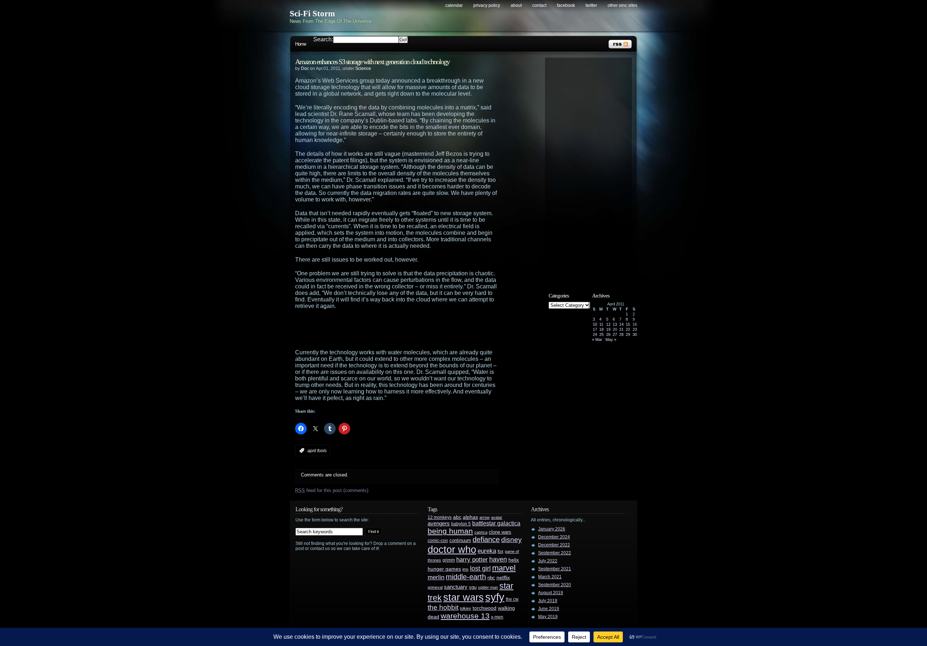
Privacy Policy (486, 5)
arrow (484, 517)
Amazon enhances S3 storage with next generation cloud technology (372, 62)
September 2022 (554, 552)
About (516, 5)
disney (511, 539)
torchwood (484, 608)
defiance (486, 539)
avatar (496, 517)
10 (595, 324)
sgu (473, 587)
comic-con (438, 540)
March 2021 (550, 576)
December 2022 (554, 544)
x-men (497, 617)
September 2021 (554, 568)
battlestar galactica (496, 523)
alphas (470, 517)
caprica (480, 532)
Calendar (454, 5)
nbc (491, 577)
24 (595, 334)
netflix (503, 577)
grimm (448, 560)
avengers (439, 523)
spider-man (488, 587)
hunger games (444, 569)
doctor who (452, 549)
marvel (504, 567)
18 (601, 329)
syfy (494, 597)
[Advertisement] (411, 329)
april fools (317, 450)
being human (450, 531)
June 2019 (548, 608)
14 (621, 324)
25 (601, 334)
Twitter (591, 5)
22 (628, 329)
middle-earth (466, 577)
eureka (487, 550)
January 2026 (551, 529)
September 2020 (554, 584)
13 (615, 324)
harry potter (472, 559)
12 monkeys (440, 517)
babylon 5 (461, 523)
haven (498, 559)
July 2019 (547, 600)
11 (601, 324)
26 (608, 334)
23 (635, 329)
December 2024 (554, 536)
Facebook (566, 5)
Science (363, 68)
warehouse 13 (465, 616)
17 (595, 329)
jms (465, 569)
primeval (435, 587)
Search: (323, 39)
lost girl (480, 568)
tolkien (465, 608)
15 (628, 324)
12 (608, 324)
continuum (460, 540)
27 (615, 334)
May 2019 (548, 616)
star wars (463, 597)
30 (635, 334)
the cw (512, 599)
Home (300, 44)
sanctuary (455, 587)
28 (621, 334)
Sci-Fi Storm (312, 13)
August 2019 (550, 592)
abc (457, 517)
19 (608, 329)
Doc (305, 68)
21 (621, 329)
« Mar (597, 339)
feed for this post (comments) (331, 490)
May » (610, 339)
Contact (539, 5)
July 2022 (547, 560)
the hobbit (443, 607)
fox (500, 551)
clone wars (500, 532)
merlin (436, 577)
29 (628, 334)
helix (513, 560)
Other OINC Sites (622, 5)
